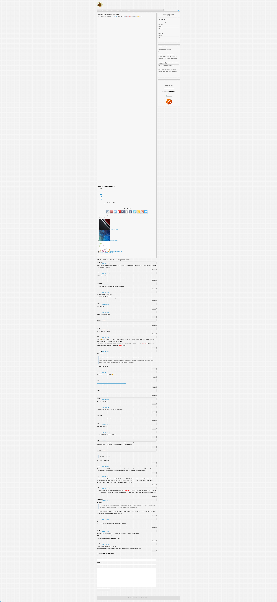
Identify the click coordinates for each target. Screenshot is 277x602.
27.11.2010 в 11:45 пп (106, 432)
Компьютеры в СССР (114, 240)
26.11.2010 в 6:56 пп (105, 391)
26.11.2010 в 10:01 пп (106, 424)
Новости (161, 33)
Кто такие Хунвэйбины (170, 54)
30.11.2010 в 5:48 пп (105, 476)
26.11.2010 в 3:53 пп (105, 312)
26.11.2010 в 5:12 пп (105, 329)
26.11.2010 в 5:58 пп (105, 372)
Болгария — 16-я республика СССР (106, 252)
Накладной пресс (170, 75)
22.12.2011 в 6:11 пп (105, 544)
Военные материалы (163, 22)
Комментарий (100, 567)
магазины (112, 215)
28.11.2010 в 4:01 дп (105, 440)
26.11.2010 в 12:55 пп (106, 273)
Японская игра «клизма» (171, 69)
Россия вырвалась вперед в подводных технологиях (168, 59)
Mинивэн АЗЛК (169, 49)
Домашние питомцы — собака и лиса (167, 66)
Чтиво (160, 37)
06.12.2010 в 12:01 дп (106, 500)
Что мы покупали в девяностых (116, 251)
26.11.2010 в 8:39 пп (105, 399)
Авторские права (120, 10)
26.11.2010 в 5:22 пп (105, 337)
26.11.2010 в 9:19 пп (105, 407)
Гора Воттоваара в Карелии (171, 56)
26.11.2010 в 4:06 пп (105, 320)
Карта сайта (130, 10)
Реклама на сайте (109, 10)
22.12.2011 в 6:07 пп (105, 531)
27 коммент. (115, 16)
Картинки (105, 215)
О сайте (101, 10)
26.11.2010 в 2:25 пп (105, 284)
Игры (160, 26)
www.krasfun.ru (137, 597)
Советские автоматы (114, 229)
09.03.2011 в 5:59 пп (105, 519)
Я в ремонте (161, 39)
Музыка (161, 31)
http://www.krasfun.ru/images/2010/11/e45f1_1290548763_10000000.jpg (111, 383)
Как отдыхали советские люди (105, 255)
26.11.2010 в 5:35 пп (105, 351)
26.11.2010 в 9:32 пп (105, 415)
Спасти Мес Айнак (169, 51)
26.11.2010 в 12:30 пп (106, 263)
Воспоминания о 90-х (103, 253)
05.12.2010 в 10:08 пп (106, 488)
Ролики (160, 35)
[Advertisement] (127, 59)
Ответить (154, 269)
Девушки (161, 24)
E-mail (98, 562)
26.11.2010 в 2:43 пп (105, 292)
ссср (116, 215)
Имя (98, 558)
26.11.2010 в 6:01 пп (105, 380)
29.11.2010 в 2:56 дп (105, 450)
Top (0, 601)
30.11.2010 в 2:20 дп (105, 466)
